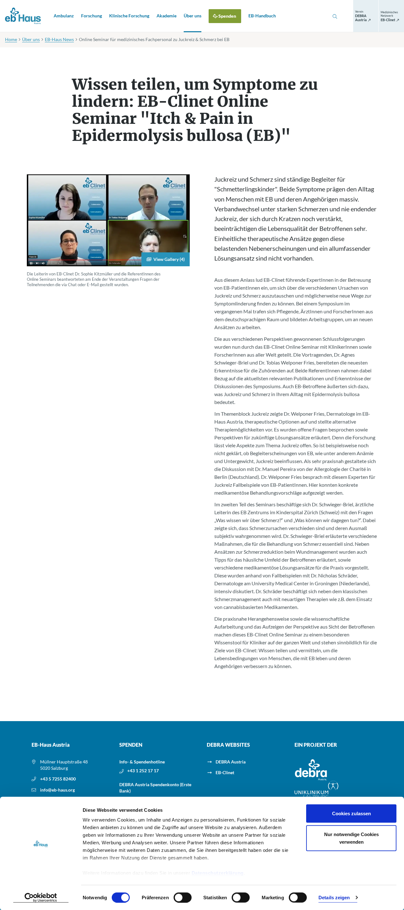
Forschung (91, 15)
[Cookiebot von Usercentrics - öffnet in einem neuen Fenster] (40, 897)
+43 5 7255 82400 (58, 778)
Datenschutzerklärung (218, 873)
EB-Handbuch (262, 15)
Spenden (227, 16)
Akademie (166, 15)
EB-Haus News (59, 39)
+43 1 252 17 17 (143, 770)
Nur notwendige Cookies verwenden (351, 837)
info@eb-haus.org (57, 789)
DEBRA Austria (231, 761)
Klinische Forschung (129, 15)
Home (11, 39)
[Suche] (335, 16)
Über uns (192, 15)
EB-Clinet (225, 772)
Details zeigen (334, 897)
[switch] (183, 897)
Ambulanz (64, 15)
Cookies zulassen (351, 813)
